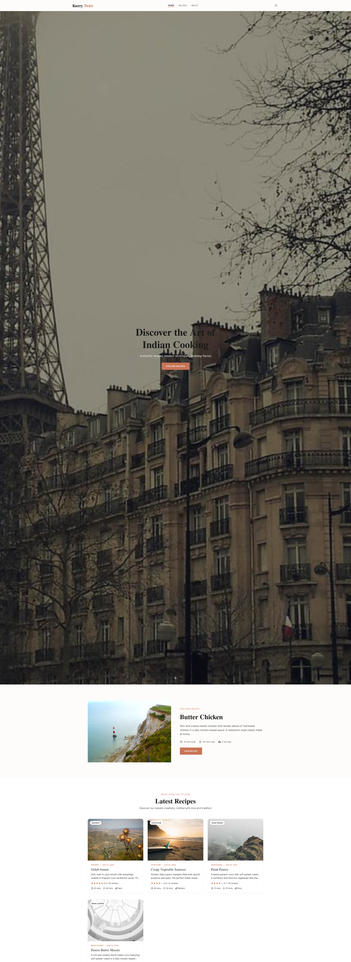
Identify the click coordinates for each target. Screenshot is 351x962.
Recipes (183, 5)
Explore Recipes (175, 366)
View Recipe (191, 751)
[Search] (276, 5)
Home (171, 5)
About (195, 5)
